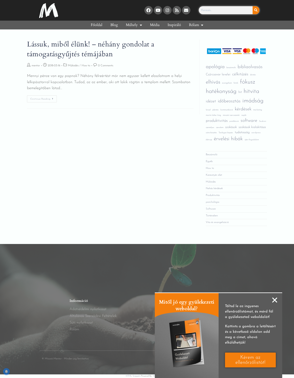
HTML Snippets (133, 376)
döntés (253, 75)
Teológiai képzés (226, 133)
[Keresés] (256, 10)
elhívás (213, 82)
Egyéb (209, 161)
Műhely (132, 24)
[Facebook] (148, 10)
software (249, 120)
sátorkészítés (211, 133)
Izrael (208, 110)
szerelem (219, 127)
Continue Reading (43, 97)
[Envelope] (186, 10)
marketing (257, 110)
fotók (236, 83)
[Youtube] (158, 10)
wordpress (256, 133)
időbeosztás (229, 101)
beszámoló (231, 68)
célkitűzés (240, 74)
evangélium (227, 83)
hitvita (251, 91)
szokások (231, 127)
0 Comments (105, 65)
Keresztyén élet (214, 175)
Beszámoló (211, 154)
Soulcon (262, 121)
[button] (274, 299)
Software (211, 209)
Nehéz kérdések (214, 188)
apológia (215, 66)
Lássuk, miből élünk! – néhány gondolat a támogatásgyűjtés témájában (90, 49)
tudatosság (242, 132)
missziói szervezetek (231, 115)
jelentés (215, 110)
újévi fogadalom (252, 140)
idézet (211, 101)
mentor (36, 65)
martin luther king (213, 115)
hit (240, 92)
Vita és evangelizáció (217, 222)
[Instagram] (167, 10)
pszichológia (212, 202)
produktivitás (217, 121)
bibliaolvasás (250, 67)
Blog (114, 24)
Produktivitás (213, 195)
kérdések (243, 109)
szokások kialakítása (252, 127)
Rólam (194, 24)
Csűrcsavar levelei (218, 74)
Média (155, 24)
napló (243, 115)
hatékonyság (221, 91)
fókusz (247, 82)
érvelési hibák (228, 138)
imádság (253, 101)
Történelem (212, 215)
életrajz (209, 140)
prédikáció (234, 121)
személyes (210, 127)
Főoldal (96, 24)
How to (86, 65)
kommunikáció (226, 110)
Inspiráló (174, 24)
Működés (73, 65)
